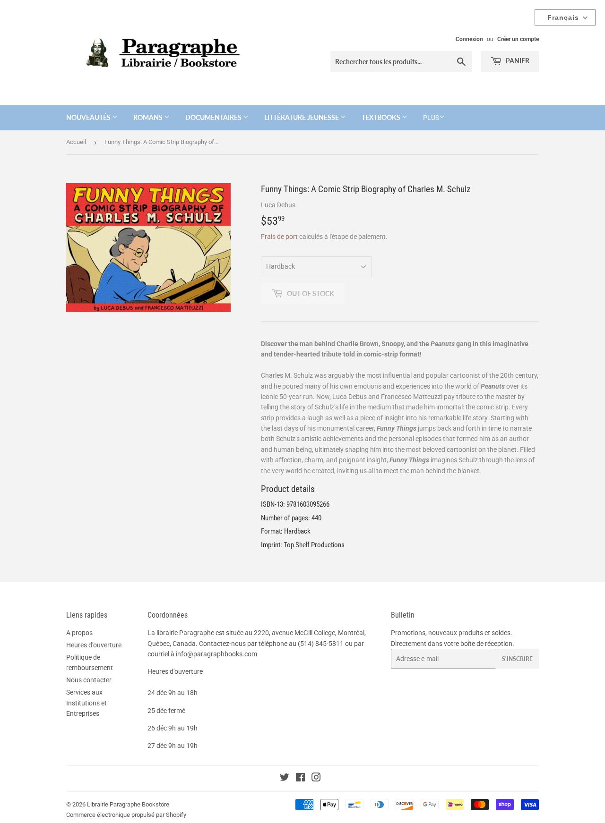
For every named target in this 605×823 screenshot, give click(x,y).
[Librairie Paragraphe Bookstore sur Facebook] (300, 778)
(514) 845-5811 (321, 643)
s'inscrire (517, 658)
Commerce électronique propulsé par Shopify (126, 814)
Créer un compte (518, 39)
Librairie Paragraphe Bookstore (128, 804)
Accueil (76, 141)
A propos (79, 632)
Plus (431, 117)
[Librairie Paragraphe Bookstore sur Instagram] (316, 778)
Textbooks (382, 117)
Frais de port (279, 236)
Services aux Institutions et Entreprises (86, 702)
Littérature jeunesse (302, 117)
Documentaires (214, 117)
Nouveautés (89, 117)
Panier (516, 61)
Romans (148, 117)
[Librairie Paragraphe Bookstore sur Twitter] (284, 778)
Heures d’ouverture (93, 645)
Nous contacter (89, 680)
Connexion (469, 39)
